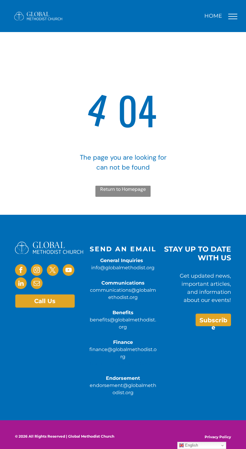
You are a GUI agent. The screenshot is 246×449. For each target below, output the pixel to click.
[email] (37, 284)
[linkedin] (21, 284)
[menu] (233, 16)
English (191, 445)
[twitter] (52, 270)
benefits (100, 364)
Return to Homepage (123, 189)
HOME (213, 16)
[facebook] (21, 270)
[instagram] (37, 270)
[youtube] (68, 270)
